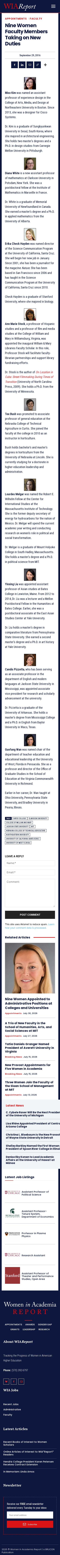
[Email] (29, 64)
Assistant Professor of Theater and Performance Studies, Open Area (38, 1276)
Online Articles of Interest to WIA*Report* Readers (28, 1453)
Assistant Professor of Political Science (35, 1193)
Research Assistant (33, 1255)
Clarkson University (38, 818)
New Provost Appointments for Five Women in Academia (28, 1067)
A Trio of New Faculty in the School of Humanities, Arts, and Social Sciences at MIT (28, 1027)
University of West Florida (18, 843)
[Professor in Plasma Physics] (12, 1234)
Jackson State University (17, 827)
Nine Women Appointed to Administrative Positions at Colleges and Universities (28, 1003)
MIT (32, 827)
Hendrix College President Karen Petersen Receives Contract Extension (28, 1463)
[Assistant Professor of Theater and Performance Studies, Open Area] (12, 1275)
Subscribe (32, 1524)
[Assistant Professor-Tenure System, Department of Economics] (12, 1213)
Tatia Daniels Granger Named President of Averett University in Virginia (29, 1048)
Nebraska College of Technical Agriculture (25, 831)
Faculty (36, 18)
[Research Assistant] (12, 1254)
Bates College (20, 818)
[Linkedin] (22, 64)
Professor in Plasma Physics (34, 1235)
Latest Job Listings (19, 1177)
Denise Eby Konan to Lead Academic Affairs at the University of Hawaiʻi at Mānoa (30, 1160)
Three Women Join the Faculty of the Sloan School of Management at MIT (29, 1086)
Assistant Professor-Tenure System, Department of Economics (38, 1214)
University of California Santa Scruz (22, 839)
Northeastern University (17, 835)
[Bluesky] (6, 1382)
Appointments (16, 18)
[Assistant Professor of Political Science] (12, 1192)
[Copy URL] (37, 64)
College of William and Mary (19, 822)
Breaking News (13, 1057)
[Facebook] (14, 64)
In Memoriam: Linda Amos (18, 1471)
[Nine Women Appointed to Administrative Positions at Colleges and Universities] (30, 968)
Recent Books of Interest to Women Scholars (25, 1443)
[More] (45, 64)
